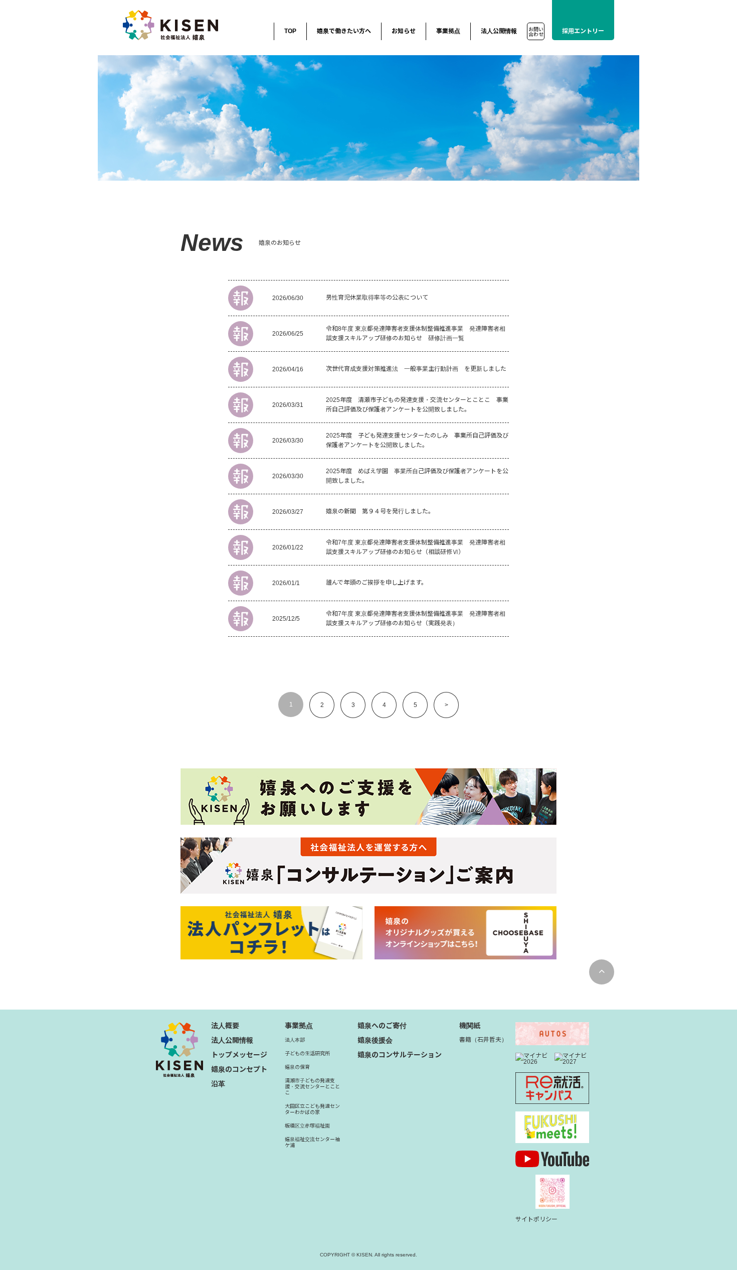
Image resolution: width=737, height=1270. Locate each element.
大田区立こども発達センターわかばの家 (312, 1109)
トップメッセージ (239, 1055)
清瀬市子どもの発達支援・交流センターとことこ (312, 1086)
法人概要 (225, 1026)
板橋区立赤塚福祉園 (307, 1125)
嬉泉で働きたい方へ (344, 31)
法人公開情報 (499, 31)
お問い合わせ (535, 32)
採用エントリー (583, 31)
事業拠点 (448, 31)
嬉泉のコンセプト (239, 1069)
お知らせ (404, 31)
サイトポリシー (536, 1219)
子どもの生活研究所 (307, 1053)
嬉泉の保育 (297, 1067)
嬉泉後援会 (375, 1040)
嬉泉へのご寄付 (382, 1026)
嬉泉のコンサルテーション (399, 1055)
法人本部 (295, 1040)
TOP (290, 31)
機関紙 (469, 1026)
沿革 (218, 1084)
